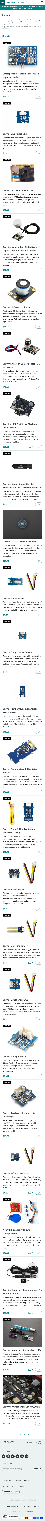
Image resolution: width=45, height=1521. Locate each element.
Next (26, 1434)
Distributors (21, 1486)
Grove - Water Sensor (13, 598)
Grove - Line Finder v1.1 (15, 133)
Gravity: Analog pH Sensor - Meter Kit (22, 1350)
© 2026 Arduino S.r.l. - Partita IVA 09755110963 (22, 1500)
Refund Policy (16, 1512)
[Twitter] (13, 1456)
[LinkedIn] (22, 1456)
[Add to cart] (38, 561)
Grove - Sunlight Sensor (15, 1056)
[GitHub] (17, 1456)
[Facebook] (3, 1456)
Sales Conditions (8, 1486)
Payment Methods (22, 1480)
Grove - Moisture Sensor (15, 945)
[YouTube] (26, 1456)
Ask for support (10, 1492)
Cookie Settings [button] (28, 1512)
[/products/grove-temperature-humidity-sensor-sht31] (22, 691)
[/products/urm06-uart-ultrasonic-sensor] (22, 524)
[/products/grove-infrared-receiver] (22, 1155)
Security (36, 1506)
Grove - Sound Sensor (14, 889)
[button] (30, 1442)
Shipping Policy (7, 1480)
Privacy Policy (26, 1506)
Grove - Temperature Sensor (17, 652)
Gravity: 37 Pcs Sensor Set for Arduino (22, 1406)
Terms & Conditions (12, 1506)
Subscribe (36, 1469)
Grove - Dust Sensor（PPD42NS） (20, 190)
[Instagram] (8, 1456)
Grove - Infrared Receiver (16, 1173)
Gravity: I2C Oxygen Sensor (17, 307)
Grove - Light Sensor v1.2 (15, 999)
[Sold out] (38, 97)
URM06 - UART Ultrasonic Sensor (19, 541)
